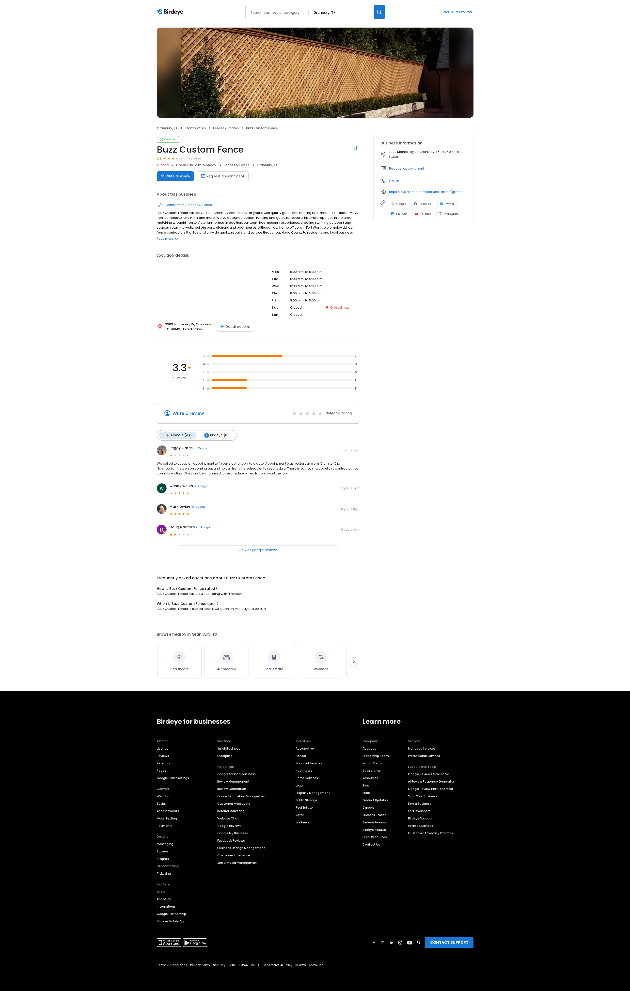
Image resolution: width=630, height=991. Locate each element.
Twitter (449, 204)
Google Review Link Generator (430, 789)
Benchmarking (168, 866)
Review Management (233, 781)
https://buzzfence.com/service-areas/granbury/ (427, 191)
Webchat (164, 796)
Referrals (163, 763)
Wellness (302, 822)
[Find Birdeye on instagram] (400, 942)
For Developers (419, 811)
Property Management (313, 793)
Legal (299, 785)
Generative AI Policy (277, 965)
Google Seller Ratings (173, 778)
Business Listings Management (241, 848)
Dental (301, 756)
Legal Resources (374, 837)
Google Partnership (171, 914)
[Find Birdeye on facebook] (374, 942)
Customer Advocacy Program (430, 833)
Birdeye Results (374, 830)
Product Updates (375, 800)
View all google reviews (258, 550)
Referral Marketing (231, 811)
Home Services (307, 778)
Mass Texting (167, 818)
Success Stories (374, 815)
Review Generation (231, 789)
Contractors (195, 128)
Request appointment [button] (406, 168)
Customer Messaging (233, 804)
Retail (300, 815)
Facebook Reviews (231, 840)
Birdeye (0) (219, 435)
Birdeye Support (420, 818)
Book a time (371, 771)
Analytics (164, 899)
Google (401, 204)
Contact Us (371, 844)
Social (161, 804)
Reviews (163, 756)
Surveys (163, 851)
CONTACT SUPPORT (449, 942)
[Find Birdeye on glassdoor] (418, 942)
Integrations (166, 906)
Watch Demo (372, 763)
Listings (162, 748)
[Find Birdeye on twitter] (383, 942)
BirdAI (161, 892)
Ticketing (164, 873)
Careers (368, 807)
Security (219, 965)
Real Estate (304, 807)
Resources (370, 778)
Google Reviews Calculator (428, 774)
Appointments (168, 811)
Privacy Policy (200, 965)
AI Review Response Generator (431, 781)
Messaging (165, 844)
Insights (163, 859)
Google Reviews (229, 826)
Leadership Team (375, 756)
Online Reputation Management (242, 796)
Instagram (451, 214)
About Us (369, 748)
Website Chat (228, 818)
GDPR (232, 965)
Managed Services (422, 748)
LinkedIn (402, 214)
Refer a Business (420, 826)
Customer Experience (233, 855)
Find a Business (419, 804)
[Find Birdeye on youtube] (409, 942)
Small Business (228, 748)
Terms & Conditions (172, 965)
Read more (165, 238)
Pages (161, 771)
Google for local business (236, 774)
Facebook (425, 204)
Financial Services (309, 763)
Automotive (305, 748)
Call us (394, 181)
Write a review (458, 12)
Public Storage (306, 800)
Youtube (425, 214)
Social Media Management (237, 863)
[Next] (353, 661)
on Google (201, 448)
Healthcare (304, 771)
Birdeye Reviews (374, 822)
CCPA (255, 965)
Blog (365, 785)
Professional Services (424, 756)
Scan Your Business (422, 796)
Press (366, 793)
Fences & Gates (226, 128)
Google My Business (232, 833)
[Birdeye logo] (171, 12)
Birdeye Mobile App (171, 921)
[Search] (379, 12)
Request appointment (225, 176)
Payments (165, 826)
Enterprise (225, 756)
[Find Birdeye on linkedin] (392, 942)
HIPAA (243, 965)
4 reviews (194, 158)
